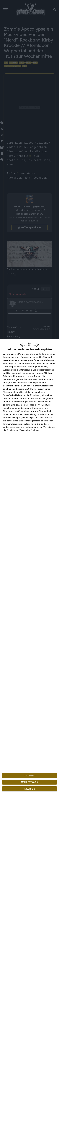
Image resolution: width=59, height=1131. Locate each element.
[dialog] (29, 735)
